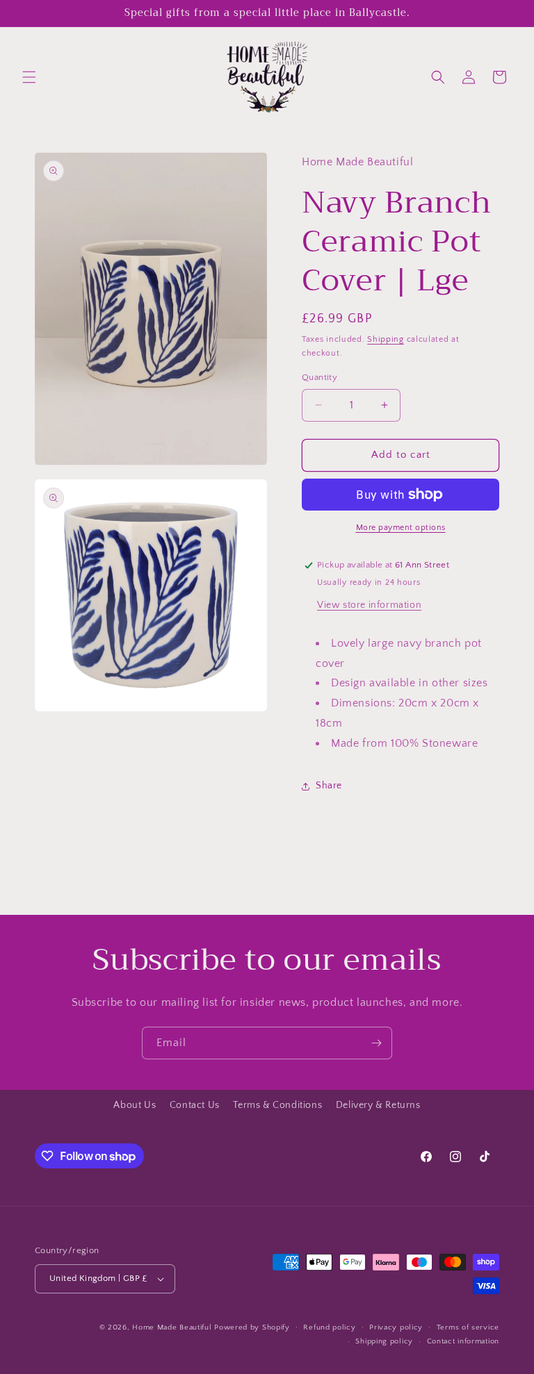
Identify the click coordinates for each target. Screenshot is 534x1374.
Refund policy (329, 1327)
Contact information (463, 1341)
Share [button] (329, 785)
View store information (369, 605)
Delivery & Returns (378, 1105)
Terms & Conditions (277, 1105)
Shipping (385, 339)
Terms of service (468, 1327)
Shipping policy (384, 1341)
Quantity (319, 377)
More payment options (401, 527)
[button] (29, 77)
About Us (134, 1105)
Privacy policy (396, 1327)
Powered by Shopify (252, 1327)
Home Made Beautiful (171, 1327)
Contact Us (195, 1105)
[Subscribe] (376, 1043)
